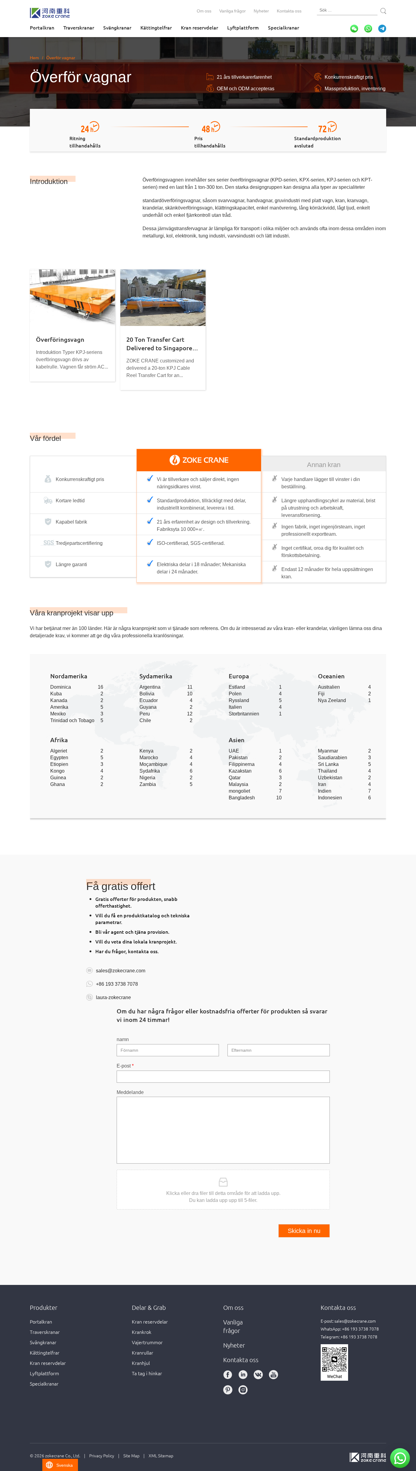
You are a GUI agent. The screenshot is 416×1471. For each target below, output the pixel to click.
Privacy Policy (101, 1455)
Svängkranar (117, 27)
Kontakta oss (289, 10)
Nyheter (261, 10)
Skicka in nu (304, 1230)
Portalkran (42, 27)
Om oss (204, 10)
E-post (125, 1065)
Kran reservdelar (199, 27)
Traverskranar (78, 27)
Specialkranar (283, 27)
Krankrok (141, 1331)
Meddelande (130, 1092)
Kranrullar (142, 1352)
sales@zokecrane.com (120, 970)
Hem (34, 57)
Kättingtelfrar (156, 27)
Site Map (131, 1455)
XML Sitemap (161, 1455)
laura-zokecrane (113, 997)
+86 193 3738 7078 (117, 984)
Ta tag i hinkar (147, 1373)
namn (123, 1039)
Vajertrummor (147, 1342)
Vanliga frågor (232, 10)
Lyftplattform (243, 27)
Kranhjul (141, 1362)
